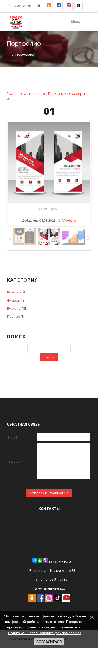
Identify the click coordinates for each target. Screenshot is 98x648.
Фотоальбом (34, 93)
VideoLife (69, 220)
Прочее (13, 316)
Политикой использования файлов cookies (44, 633)
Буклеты (14, 308)
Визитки (14, 292)
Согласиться (49, 642)
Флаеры (78, 93)
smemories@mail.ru (51, 579)
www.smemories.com (51, 588)
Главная (13, 93)
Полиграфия (58, 93)
